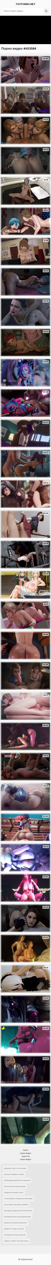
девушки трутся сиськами (15, 1168)
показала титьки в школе (15, 1234)
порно (25, 1150)
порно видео (25, 1153)
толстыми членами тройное (16, 1204)
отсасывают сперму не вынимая (18, 1198)
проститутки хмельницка (15, 1186)
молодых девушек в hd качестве (18, 1210)
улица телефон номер (14, 1174)
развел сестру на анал (14, 1228)
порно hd (26, 1156)
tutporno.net (25, 4)
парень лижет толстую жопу (16, 1240)
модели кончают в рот (13, 1192)
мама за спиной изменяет (15, 1222)
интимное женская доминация (17, 1216)
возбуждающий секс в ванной (17, 1180)
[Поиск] (46, 11)
